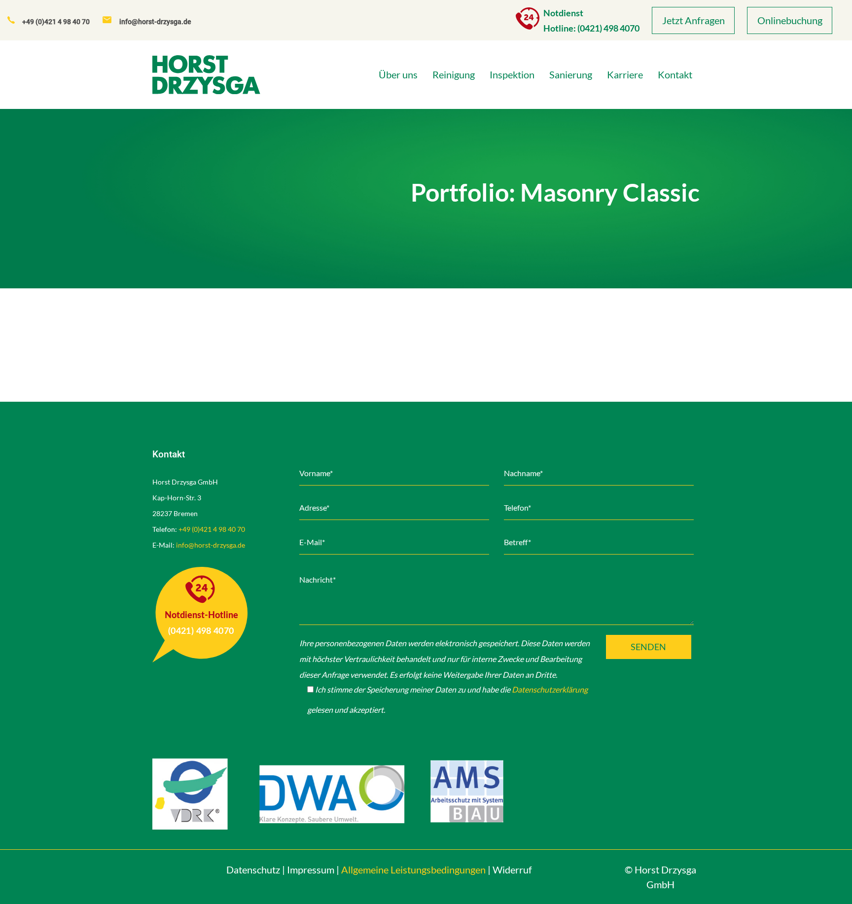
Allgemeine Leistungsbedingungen (413, 869)
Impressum (310, 869)
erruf (512, 869)
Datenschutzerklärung (550, 689)
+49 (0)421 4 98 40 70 (211, 529)
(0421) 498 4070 (608, 28)
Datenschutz (253, 869)
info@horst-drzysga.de (210, 545)
